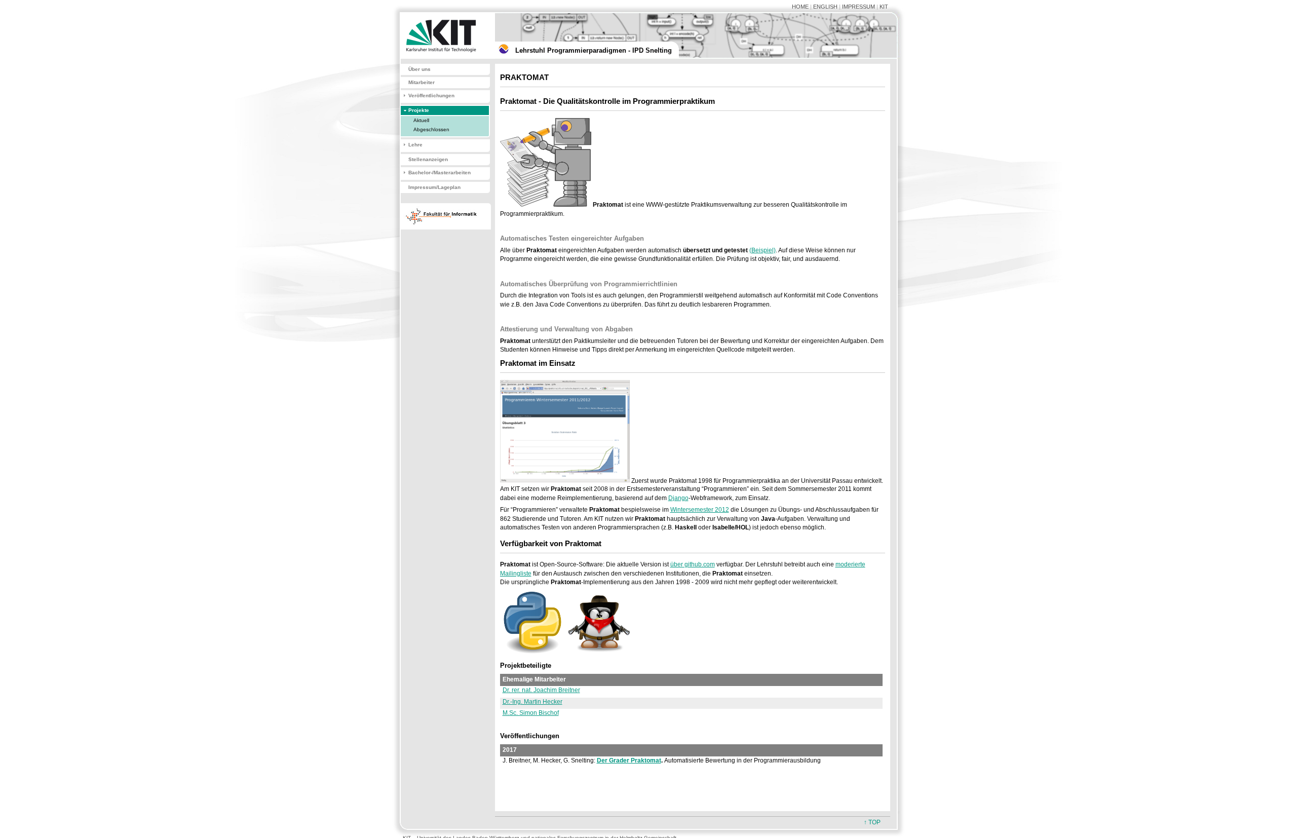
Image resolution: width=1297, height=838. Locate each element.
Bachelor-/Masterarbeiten (439, 172)
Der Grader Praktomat (629, 760)
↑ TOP (872, 822)
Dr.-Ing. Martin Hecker (532, 701)
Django (678, 498)
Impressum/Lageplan (434, 187)
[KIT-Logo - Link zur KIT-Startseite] (443, 56)
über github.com (692, 564)
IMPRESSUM (858, 7)
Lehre (415, 144)
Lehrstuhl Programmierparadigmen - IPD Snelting (593, 50)
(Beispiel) (762, 250)
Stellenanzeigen (428, 159)
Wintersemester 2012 (699, 509)
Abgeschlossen (431, 129)
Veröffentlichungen (431, 95)
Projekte (418, 110)
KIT (884, 7)
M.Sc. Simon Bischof (531, 712)
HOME (800, 7)
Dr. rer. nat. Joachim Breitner (541, 690)
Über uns (419, 69)
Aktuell (421, 120)
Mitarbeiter (421, 82)
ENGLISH (825, 7)
